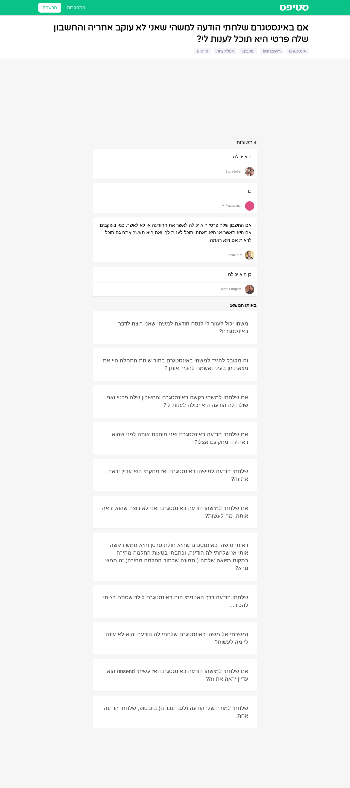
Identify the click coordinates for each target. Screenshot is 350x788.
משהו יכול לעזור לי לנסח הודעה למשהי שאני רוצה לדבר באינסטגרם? (183, 327)
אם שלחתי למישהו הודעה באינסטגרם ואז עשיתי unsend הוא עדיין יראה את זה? (177, 675)
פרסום (202, 51)
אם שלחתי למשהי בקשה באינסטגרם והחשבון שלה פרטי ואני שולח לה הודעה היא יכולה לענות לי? (177, 401)
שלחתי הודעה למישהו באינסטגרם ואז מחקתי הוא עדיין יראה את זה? (178, 475)
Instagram (272, 51)
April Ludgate (231, 289)
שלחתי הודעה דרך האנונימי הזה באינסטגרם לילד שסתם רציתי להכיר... (175, 601)
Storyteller (233, 171)
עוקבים (248, 51)
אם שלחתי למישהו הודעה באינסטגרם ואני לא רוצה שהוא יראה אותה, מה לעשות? (175, 512)
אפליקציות (225, 51)
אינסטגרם (297, 51)
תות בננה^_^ (232, 206)
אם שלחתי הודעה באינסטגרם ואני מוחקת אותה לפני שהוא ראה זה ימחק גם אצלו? (180, 438)
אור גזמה (235, 255)
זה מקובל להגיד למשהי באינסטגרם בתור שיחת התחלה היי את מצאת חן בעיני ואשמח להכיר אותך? (175, 364)
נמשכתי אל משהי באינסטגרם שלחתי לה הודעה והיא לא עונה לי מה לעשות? (177, 638)
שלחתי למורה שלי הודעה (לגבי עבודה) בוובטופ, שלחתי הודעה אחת (176, 712)
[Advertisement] (175, 100)
